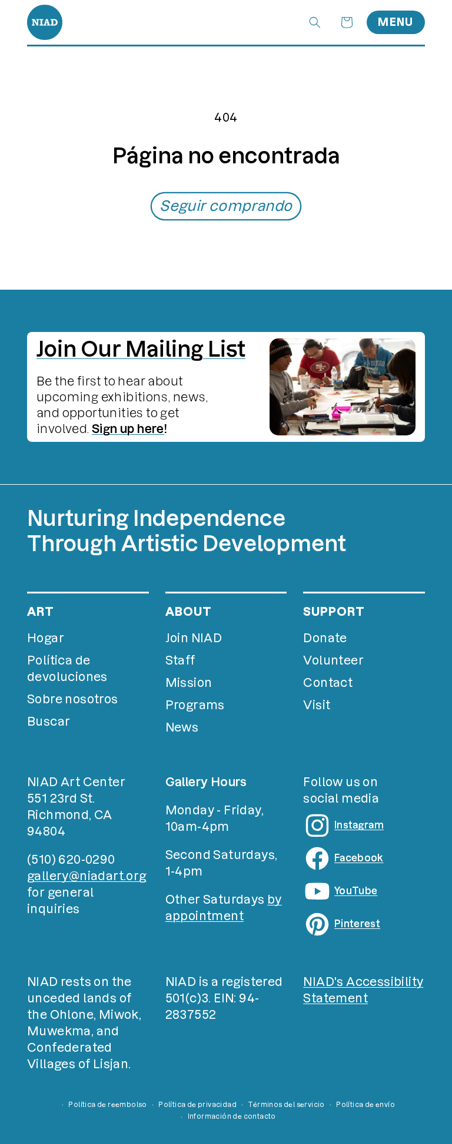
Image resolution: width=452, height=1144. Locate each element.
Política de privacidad (197, 1104)
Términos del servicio (286, 1104)
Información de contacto (232, 1116)
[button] (315, 22)
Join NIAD (193, 638)
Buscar (48, 721)
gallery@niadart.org (87, 876)
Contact (328, 682)
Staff (180, 660)
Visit (316, 705)
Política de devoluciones (67, 668)
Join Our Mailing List (140, 349)
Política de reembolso (107, 1104)
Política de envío (365, 1104)
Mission (188, 682)
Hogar (45, 638)
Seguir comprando (225, 206)
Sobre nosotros (72, 699)
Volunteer (333, 660)
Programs (195, 705)
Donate (325, 638)
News (182, 727)
